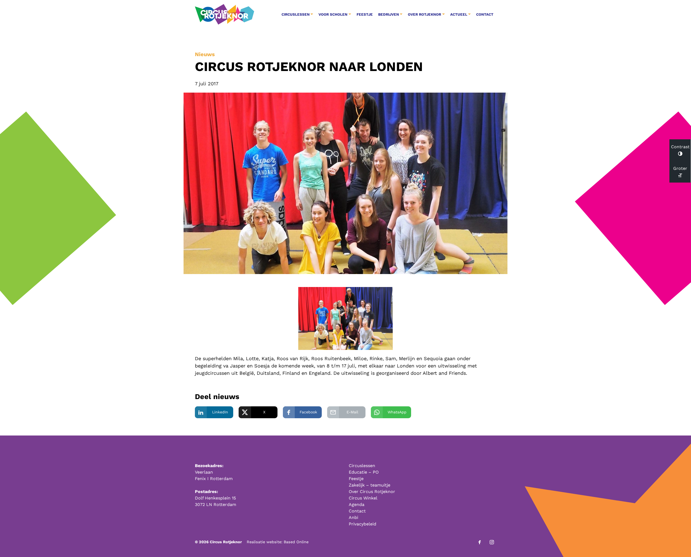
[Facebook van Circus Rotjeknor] (479, 542)
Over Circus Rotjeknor (372, 491)
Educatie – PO (364, 472)
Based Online (296, 542)
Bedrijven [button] (388, 14)
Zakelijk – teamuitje (369, 485)
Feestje (365, 14)
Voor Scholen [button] (333, 14)
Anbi (353, 517)
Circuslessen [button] (296, 14)
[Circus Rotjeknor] (224, 14)
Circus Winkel (363, 498)
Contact (484, 14)
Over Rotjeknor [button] (424, 14)
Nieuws (205, 54)
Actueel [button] (458, 14)
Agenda (356, 504)
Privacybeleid (362, 523)
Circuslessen (362, 465)
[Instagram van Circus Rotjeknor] (491, 542)
